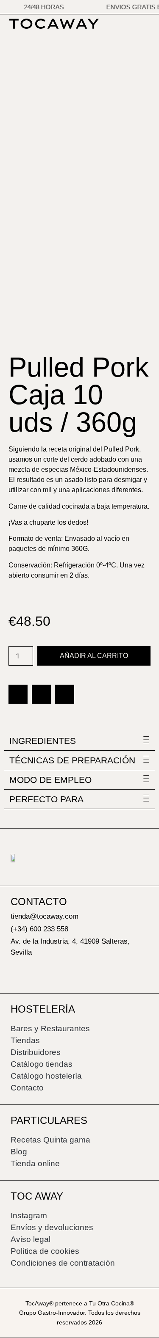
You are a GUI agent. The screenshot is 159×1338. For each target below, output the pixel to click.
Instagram (29, 1215)
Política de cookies (45, 1251)
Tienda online (35, 1163)
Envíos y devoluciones (52, 1227)
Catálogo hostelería (46, 1075)
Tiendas (25, 1040)
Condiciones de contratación (63, 1262)
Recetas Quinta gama (50, 1139)
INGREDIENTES (42, 741)
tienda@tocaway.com (44, 916)
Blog (19, 1151)
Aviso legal (30, 1239)
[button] (18, 694)
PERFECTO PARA (46, 799)
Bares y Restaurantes (50, 1028)
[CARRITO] (148, 23)
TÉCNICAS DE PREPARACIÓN (72, 760)
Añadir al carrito (94, 655)
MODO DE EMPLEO (50, 780)
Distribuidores (36, 1052)
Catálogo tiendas (42, 1064)
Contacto (27, 1087)
